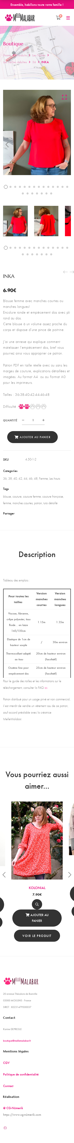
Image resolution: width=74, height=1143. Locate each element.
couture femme (32, 496)
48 (36, 478)
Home (7, 55)
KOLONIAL (37, 887)
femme (7, 503)
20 (46, 193)
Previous (7, 144)
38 (10, 478)
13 (62, 187)
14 (67, 187)
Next (67, 144)
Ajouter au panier (35, 437)
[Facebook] (27, 513)
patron (38, 503)
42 (20, 478)
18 (37, 193)
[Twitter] (34, 513)
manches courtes (23, 503)
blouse (7, 496)
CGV (6, 1062)
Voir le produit (37, 935)
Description (37, 553)
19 (42, 193)
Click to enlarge (64, 97)
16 (28, 193)
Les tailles (38, 55)
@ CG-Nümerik (13, 1108)
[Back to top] (63, 1131)
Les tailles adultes (15, 62)
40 (15, 478)
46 (30, 478)
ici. (46, 688)
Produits (21, 55)
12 (58, 187)
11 (53, 187)
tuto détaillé (50, 503)
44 (25, 478)
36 (34, 62)
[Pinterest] (48, 513)
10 (48, 187)
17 (32, 193)
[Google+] (41, 513)
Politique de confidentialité (21, 1074)
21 (51, 193)
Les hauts (54, 478)
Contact (8, 1086)
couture (17, 496)
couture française (52, 496)
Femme (43, 478)
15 (23, 193)
